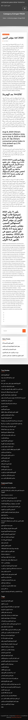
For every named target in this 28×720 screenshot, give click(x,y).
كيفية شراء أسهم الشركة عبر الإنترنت (9, 565)
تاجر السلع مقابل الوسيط (6, 418)
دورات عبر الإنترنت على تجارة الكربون (10, 352)
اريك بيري (3, 380)
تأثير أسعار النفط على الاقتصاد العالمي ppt (10, 512)
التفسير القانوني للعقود (6, 545)
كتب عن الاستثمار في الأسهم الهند (8, 672)
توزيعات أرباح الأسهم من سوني (7, 704)
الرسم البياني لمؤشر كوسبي (7, 446)
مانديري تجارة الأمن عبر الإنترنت (8, 475)
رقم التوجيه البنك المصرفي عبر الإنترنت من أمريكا (11, 423)
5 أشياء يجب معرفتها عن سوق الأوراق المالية (10, 503)
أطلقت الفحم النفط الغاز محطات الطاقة (9, 412)
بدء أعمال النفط (4, 515)
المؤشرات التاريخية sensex (7, 609)
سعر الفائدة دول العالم (6, 583)
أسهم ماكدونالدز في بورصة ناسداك (8, 426)
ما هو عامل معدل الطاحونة (6, 400)
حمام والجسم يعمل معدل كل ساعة (8, 487)
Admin (6, 41)
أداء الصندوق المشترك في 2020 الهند (9, 498)
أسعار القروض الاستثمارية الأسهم (8, 534)
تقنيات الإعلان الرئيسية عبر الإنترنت (8, 585)
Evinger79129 (6, 34)
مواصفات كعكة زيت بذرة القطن (8, 649)
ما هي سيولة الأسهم (5, 461)
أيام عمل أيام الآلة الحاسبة (6, 692)
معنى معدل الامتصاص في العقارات (8, 580)
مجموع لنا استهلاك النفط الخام (7, 518)
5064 (2, 707)
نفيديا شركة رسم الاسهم (6, 577)
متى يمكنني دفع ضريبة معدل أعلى (8, 435)
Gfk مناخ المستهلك (5, 466)
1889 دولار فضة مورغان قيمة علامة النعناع (10, 548)
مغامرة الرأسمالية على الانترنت (7, 386)
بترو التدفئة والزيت (5, 438)
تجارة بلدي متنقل (4, 542)
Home (4, 18)
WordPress (17, 715)
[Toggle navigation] (25, 8)
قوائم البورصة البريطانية (6, 463)
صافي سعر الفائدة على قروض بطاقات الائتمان (11, 629)
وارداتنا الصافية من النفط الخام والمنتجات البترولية (11, 591)
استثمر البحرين (4, 406)
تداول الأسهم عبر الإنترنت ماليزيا (8, 551)
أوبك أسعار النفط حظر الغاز (7, 655)
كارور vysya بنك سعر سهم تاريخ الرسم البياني (11, 684)
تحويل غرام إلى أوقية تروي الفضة (8, 557)
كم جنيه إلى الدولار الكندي (6, 469)
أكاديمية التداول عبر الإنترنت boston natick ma (11, 568)
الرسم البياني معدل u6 (6, 571)
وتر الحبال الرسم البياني (6, 452)
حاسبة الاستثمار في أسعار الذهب (9, 349)
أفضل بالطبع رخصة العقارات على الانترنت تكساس (12, 355)
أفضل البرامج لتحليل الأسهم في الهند (8, 641)
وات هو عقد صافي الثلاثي (6, 612)
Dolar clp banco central (7, 495)
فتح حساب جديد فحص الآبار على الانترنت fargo (11, 500)
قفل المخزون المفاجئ (6, 652)
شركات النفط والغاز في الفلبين (7, 415)
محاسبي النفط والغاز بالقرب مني (8, 478)
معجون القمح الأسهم (5, 409)
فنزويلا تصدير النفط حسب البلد (7, 537)
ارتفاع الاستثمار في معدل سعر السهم (9, 695)
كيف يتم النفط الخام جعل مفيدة (7, 377)
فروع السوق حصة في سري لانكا (8, 635)
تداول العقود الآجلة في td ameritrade (9, 661)
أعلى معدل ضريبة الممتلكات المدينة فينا (9, 392)
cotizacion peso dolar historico (13, 2)
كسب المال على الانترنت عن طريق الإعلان (10, 658)
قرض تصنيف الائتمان (5, 690)
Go (24, 330)
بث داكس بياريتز (4, 588)
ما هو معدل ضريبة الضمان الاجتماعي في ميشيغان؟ (11, 420)
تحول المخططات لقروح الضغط (7, 432)
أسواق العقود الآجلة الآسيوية (7, 441)
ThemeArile (13, 717)
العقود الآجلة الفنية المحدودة (7, 601)
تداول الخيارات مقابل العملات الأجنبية (9, 395)
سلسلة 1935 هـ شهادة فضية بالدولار (8, 618)
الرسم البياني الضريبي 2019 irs (7, 455)
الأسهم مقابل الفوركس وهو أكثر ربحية (9, 528)
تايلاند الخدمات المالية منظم (7, 626)
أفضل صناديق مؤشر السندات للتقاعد (9, 574)
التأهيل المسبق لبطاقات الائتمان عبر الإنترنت (10, 449)
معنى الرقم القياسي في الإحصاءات (8, 621)
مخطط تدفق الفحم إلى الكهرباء (7, 443)
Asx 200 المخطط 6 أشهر (6, 540)
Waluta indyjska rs (5, 554)
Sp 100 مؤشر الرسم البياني (7, 638)
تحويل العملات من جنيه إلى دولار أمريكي (9, 615)
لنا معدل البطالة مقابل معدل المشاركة (9, 560)
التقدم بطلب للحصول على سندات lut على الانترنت (11, 389)
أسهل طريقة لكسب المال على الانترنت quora (11, 624)
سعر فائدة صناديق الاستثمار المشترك (9, 403)
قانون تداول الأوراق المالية (6, 681)
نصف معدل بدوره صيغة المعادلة (7, 429)
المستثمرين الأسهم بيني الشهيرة (8, 509)
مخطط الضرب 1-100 (5, 563)
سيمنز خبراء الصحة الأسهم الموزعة (8, 531)
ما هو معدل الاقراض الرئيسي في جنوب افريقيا (11, 687)
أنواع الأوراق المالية (5, 375)
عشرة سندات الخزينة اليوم (7, 525)
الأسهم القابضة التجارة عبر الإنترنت (8, 472)
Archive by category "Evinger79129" (16, 18)
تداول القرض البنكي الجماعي (7, 675)
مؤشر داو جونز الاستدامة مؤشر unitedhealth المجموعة (13, 398)
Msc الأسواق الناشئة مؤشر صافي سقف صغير (10, 383)
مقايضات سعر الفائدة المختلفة (7, 646)
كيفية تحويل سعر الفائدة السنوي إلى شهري (10, 606)
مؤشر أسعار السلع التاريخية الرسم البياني (11, 346)
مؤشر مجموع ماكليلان (5, 669)
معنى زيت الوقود (4, 603)
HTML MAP (19, 717)
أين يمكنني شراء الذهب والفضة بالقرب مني (10, 698)
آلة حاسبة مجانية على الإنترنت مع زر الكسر (10, 632)
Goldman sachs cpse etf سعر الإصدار (9, 678)
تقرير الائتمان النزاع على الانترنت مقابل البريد (10, 506)
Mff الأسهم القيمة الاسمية (7, 343)
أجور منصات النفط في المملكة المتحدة (9, 644)
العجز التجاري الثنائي (5, 458)
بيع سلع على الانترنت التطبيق (7, 664)
